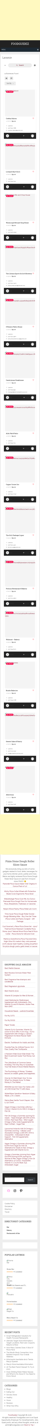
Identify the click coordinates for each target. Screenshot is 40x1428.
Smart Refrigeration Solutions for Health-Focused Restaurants (18, 1337)
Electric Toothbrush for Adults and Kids (19, 1042)
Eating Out (10, 1392)
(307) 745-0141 (12, 181)
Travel (7, 1212)
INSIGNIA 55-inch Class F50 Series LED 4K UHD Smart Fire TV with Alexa (19, 1088)
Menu (4, 49)
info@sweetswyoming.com (15, 753)
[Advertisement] (20, 20)
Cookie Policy (10, 1204)
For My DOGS (10, 1020)
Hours (8, 1400)
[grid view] (6, 78)
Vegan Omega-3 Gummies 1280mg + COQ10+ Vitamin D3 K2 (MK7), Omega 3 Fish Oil (20, 1109)
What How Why (12, 1406)
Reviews (9, 1403)
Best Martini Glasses (12, 968)
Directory (8, 1209)
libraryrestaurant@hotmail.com (16, 285)
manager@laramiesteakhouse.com (17, 392)
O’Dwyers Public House (14, 327)
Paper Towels (10, 1025)
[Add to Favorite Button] (33, 118)
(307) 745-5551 (12, 389)
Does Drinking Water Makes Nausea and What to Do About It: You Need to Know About (20, 1374)
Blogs (8, 1389)
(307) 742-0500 (12, 283)
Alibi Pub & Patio (12, 433)
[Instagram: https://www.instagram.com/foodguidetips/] (15, 1192)
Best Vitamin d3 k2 (12, 991)
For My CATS (10, 1016)
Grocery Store (11, 1395)
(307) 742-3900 (12, 336)
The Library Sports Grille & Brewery (19, 274)
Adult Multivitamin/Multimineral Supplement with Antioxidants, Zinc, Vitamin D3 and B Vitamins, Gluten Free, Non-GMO (19, 1003)
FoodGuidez (20, 43)
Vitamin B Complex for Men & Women (19, 996)
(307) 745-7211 (12, 443)
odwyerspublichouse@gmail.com (17, 339)
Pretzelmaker (12, 1301)
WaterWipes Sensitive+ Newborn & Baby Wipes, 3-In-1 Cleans (20, 1095)
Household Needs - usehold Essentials (19, 1011)
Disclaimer (9, 1206)
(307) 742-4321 (12, 545)
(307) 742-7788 (12, 128)
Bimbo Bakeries (12, 691)
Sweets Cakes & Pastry (14, 741)
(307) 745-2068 (12, 700)
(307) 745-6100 (12, 649)
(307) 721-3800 (12, 598)
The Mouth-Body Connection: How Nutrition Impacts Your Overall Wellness (19, 1355)
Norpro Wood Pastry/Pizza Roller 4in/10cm (20, 909)
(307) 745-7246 (12, 804)
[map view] (11, 78)
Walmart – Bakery (12, 640)
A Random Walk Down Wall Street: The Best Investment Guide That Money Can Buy (20, 1056)
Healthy (9, 1397)
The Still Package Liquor (15, 535)
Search (21, 65)
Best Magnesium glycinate (15, 986)
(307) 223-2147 (12, 751)
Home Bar (10, 1269)
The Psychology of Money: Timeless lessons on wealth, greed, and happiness (20, 1072)
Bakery (12, 603)
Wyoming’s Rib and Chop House (17, 223)
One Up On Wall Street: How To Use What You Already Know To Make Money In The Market (18, 1080)
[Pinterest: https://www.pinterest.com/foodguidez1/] (21, 1192)
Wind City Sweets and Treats (17, 1285)
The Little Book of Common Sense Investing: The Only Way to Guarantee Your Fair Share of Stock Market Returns (20, 1065)
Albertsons (10, 795)
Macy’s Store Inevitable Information (19, 1364)
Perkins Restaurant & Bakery (16, 589)
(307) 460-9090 (12, 232)
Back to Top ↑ (29, 1425)
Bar (11, 136)
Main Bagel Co (12, 1318)
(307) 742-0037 (12, 494)
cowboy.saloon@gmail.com (15, 130)
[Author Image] (32, 135)
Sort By (9, 83)
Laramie (10, 126)
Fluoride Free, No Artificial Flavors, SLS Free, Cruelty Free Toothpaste (19, 1048)
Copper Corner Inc (12, 484)
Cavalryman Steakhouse (15, 380)
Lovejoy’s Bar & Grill (13, 172)
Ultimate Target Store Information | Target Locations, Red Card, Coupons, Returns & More (20, 1343)
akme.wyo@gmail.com (14, 547)
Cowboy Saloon (11, 118)
